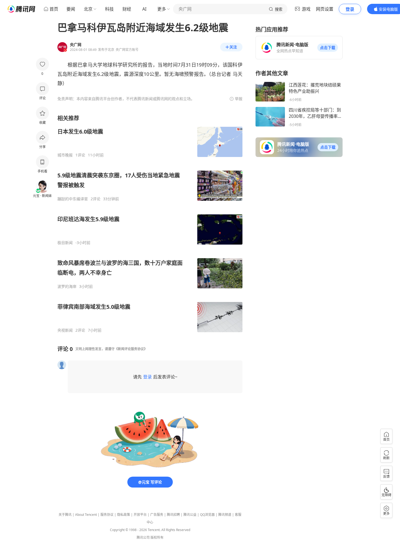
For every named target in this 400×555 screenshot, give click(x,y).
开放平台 (140, 514)
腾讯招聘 (173, 514)
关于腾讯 (65, 514)
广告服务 (156, 514)
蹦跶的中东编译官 (72, 199)
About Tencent (86, 514)
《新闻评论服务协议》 (131, 349)
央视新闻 (65, 330)
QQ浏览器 (207, 514)
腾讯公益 (189, 514)
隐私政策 (123, 514)
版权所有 (157, 537)
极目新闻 (65, 243)
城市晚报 (65, 155)
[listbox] (149, 223)
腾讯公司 (143, 537)
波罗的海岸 (66, 286)
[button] (327, 48)
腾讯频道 (224, 514)
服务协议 (106, 514)
